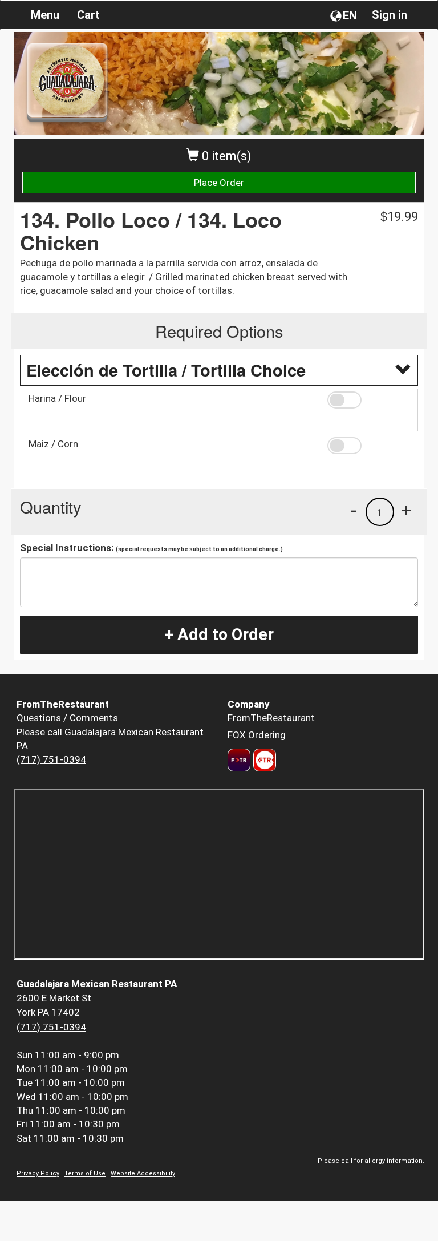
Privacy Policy (38, 1173)
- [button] (353, 510)
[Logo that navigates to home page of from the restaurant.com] (239, 760)
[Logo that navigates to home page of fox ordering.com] (263, 760)
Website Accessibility (143, 1173)
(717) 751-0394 (51, 759)
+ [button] (406, 510)
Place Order (219, 182)
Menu (45, 15)
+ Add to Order (219, 634)
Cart (88, 15)
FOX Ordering (257, 735)
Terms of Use (85, 1173)
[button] (368, 400)
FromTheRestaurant (271, 717)
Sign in (389, 15)
